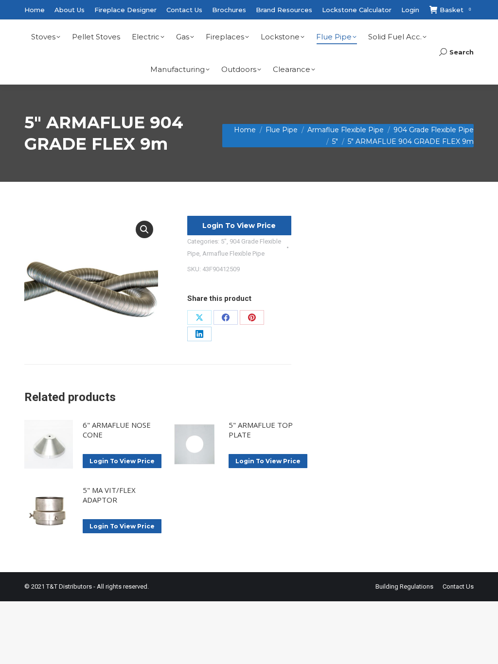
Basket (455, 10)
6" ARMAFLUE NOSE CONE (117, 429)
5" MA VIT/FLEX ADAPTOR (109, 495)
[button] (144, 229)
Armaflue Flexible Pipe (233, 253)
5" (224, 241)
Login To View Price (239, 225)
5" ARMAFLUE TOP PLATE (261, 429)
